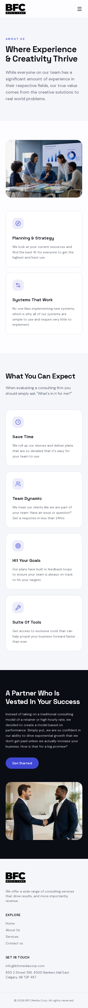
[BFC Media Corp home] (16, 9)
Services (12, 936)
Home (10, 923)
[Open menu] (79, 9)
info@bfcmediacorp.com (25, 966)
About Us (13, 930)
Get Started (22, 763)
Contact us (14, 943)
